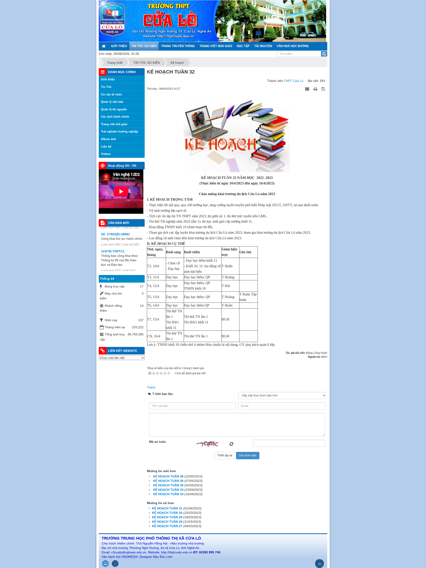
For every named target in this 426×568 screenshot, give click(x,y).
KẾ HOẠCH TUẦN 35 (168, 485)
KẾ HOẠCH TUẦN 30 (167, 513)
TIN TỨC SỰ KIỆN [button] (144, 46)
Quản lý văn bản (112, 101)
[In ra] (316, 88)
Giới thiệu (108, 79)
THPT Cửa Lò (293, 81)
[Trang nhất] (104, 46)
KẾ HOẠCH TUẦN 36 (168, 481)
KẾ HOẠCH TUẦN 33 (168, 494)
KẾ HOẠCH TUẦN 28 (167, 521)
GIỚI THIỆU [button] (119, 46)
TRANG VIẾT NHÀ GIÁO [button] (215, 46)
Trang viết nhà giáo (114, 124)
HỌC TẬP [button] (243, 46)
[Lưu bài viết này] (323, 88)
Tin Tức (106, 87)
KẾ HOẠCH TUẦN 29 (167, 517)
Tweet (151, 387)
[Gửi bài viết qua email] (307, 88)
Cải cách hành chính (115, 116)
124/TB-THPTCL (113, 236)
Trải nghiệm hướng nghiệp (119, 131)
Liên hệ (106, 146)
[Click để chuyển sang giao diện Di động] (115, 563)
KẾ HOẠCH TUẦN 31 (167, 508)
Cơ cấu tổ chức (111, 94)
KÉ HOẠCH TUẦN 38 (168, 476)
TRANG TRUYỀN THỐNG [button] (178, 46)
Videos (105, 154)
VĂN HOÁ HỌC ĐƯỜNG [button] (293, 46)
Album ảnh (108, 139)
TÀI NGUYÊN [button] (263, 46)
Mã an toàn (157, 441)
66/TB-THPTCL (112, 262)
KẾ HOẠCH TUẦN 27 (167, 526)
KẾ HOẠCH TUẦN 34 (168, 489)
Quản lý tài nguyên (114, 109)
